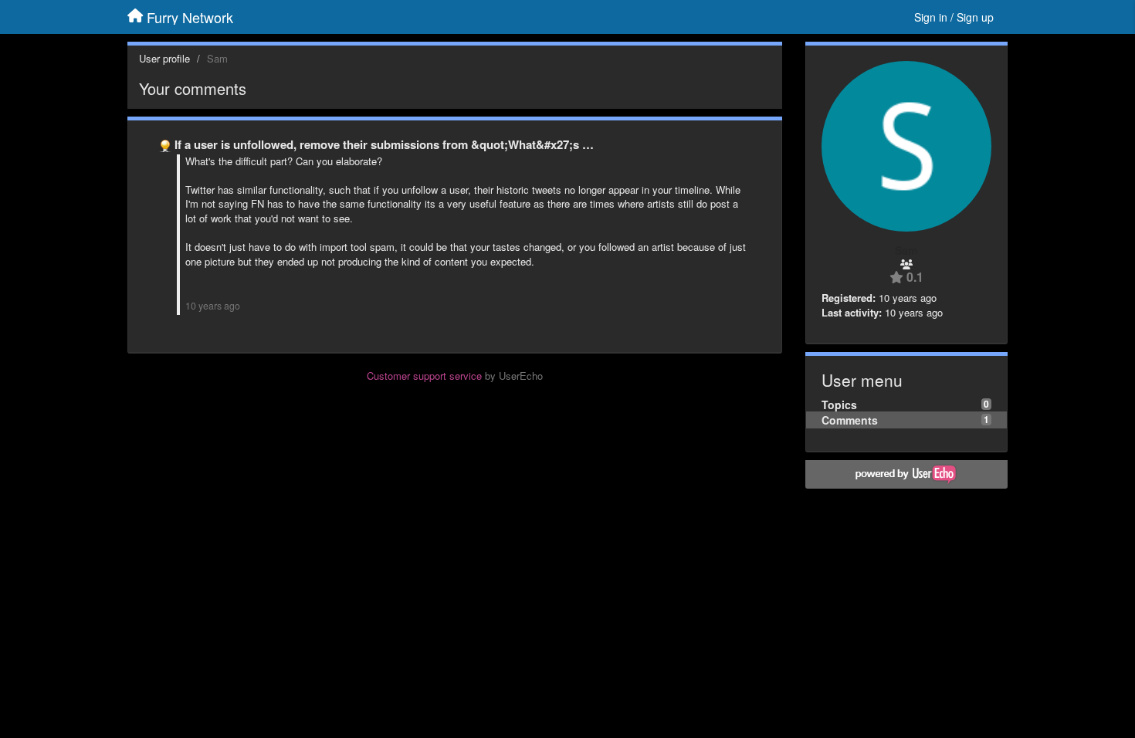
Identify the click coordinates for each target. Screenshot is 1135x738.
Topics (839, 404)
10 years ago (212, 306)
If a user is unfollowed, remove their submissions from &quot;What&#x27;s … (384, 144)
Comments (850, 420)
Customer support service (424, 375)
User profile (164, 58)
